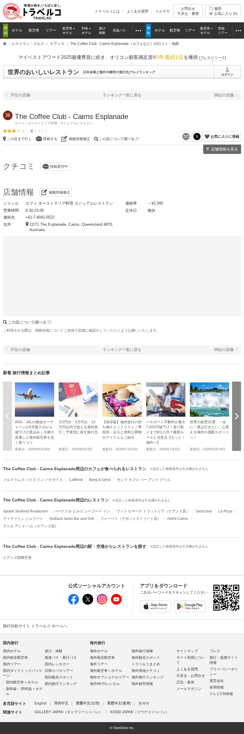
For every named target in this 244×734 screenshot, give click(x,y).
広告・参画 (185, 682)
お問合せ (188, 11)
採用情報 (216, 687)
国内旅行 (10, 643)
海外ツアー (99, 664)
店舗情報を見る (224, 149)
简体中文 (61, 703)
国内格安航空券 (15, 657)
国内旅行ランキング (61, 684)
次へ (236, 416)
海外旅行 (97, 643)
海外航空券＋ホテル (106, 671)
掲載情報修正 (79, 139)
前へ (7, 416)
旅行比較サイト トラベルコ (5, 44)
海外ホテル (99, 651)
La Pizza (225, 511)
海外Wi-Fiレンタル (105, 684)
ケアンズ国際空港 (17, 558)
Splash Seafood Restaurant (25, 511)
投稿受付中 (59, 166)
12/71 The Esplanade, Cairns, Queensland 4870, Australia (71, 227)
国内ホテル (12, 651)
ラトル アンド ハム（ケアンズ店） (30, 526)
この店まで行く (19, 139)
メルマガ (162, 11)
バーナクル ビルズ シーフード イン (82, 511)
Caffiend (76, 480)
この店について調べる (117, 139)
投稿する (50, 139)
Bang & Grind (100, 480)
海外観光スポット (146, 657)
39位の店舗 (224, 95)
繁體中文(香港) (119, 703)
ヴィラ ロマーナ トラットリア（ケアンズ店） (153, 511)
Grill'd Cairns (177, 519)
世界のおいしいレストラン (43, 72)
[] (212, 58)
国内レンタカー (57, 664)
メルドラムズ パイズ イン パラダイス (33, 480)
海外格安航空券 (102, 657)
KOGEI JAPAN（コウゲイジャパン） (139, 712)
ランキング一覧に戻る (122, 95)
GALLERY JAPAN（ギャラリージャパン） (69, 712)
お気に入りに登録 (225, 136)
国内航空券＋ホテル (22, 682)
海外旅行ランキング (148, 677)
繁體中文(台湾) (88, 703)
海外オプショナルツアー (109, 677)
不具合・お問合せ (190, 676)
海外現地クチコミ (146, 671)
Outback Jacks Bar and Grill (71, 519)
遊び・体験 (53, 651)
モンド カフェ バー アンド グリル (144, 480)
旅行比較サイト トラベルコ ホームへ (35, 626)
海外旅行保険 (142, 651)
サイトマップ (187, 651)
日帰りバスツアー (59, 671)
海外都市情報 (142, 684)
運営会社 (216, 681)
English (41, 703)
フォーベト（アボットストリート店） (130, 519)
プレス (214, 651)
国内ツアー (12, 664)
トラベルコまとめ (146, 664)
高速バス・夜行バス (61, 657)
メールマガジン (188, 689)
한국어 (143, 703)
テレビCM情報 (221, 694)
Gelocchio (204, 511)
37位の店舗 (20, 95)
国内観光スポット (59, 677)
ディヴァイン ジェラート (23, 519)
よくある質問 (137, 11)
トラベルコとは (107, 11)
